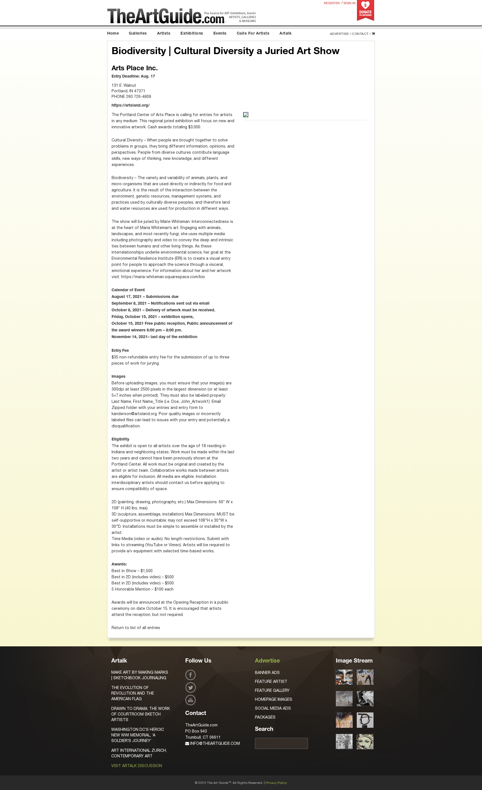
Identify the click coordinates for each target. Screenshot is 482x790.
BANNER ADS (267, 672)
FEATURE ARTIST (271, 681)
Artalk (285, 34)
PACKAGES (265, 717)
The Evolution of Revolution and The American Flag (132, 693)
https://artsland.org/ (131, 106)
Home (113, 34)
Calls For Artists (253, 34)
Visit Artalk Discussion (136, 765)
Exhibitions (191, 34)
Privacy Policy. (276, 783)
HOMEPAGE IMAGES (273, 699)
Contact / (361, 34)
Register (332, 3)
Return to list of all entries (136, 627)
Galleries (138, 34)
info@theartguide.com (214, 743)
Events (220, 34)
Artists (164, 34)
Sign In (349, 3)
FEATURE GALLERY (272, 690)
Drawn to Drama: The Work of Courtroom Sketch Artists (140, 714)
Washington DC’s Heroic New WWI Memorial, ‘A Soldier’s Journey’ (137, 735)
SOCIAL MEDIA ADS (273, 708)
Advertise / (340, 34)
